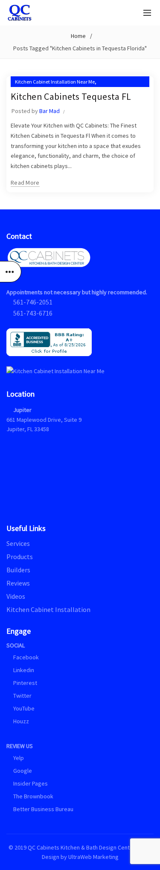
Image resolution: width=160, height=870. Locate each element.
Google (22, 770)
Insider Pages (30, 783)
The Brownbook (32, 796)
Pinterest (24, 683)
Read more (25, 182)
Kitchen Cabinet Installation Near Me (55, 81)
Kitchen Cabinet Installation (48, 609)
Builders (18, 570)
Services (18, 543)
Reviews (18, 583)
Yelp (18, 758)
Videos (15, 596)
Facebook (26, 657)
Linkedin (23, 670)
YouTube (23, 708)
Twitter (22, 695)
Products (19, 556)
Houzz (20, 721)
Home (78, 36)
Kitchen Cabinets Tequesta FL (71, 96)
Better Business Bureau (42, 809)
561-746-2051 (32, 302)
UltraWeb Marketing (93, 857)
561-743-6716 (32, 313)
